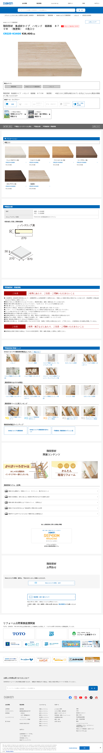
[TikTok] (91, 698)
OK (84, 748)
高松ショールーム (43, 723)
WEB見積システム (24, 738)
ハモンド (51, 86)
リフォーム (23, 717)
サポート (57, 704)
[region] (51, 748)
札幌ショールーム (43, 709)
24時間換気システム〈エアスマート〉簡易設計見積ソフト (85, 726)
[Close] (100, 747)
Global (8, 721)
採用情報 (7, 713)
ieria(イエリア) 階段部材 (32, 86)
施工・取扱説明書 (80, 719)
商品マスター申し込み (81, 731)
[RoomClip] (96, 698)
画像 (77, 708)
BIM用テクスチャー (80, 713)
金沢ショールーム (43, 713)
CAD (77, 710)
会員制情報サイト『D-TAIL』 (26, 733)
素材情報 (22, 709)
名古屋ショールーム (44, 717)
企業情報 (7, 709)
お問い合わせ (58, 721)
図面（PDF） (79, 715)
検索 (81, 10)
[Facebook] (70, 698)
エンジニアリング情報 (25, 719)
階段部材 (13, 86)
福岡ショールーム (43, 725)
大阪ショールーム (43, 719)
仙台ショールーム (43, 711)
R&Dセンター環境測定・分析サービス (85, 728)
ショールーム (42, 704)
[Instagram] (75, 698)
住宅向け (23, 713)
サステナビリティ (9, 711)
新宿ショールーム (43, 715)
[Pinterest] (85, 698)
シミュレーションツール (82, 723)
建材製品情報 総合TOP (25, 711)
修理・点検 (57, 719)
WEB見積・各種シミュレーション (62, 715)
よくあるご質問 (58, 709)
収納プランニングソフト (25, 740)
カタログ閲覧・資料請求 (60, 711)
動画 (77, 721)
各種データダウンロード (60, 713)
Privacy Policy (10, 751)
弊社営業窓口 (62, 604)
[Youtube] (80, 698)
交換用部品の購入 (59, 717)
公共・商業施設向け (25, 715)
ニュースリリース (9, 717)
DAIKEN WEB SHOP (24, 723)
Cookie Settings (73, 748)
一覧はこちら (36, 352)
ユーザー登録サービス (25, 735)
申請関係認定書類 (80, 717)
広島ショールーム (43, 721)
